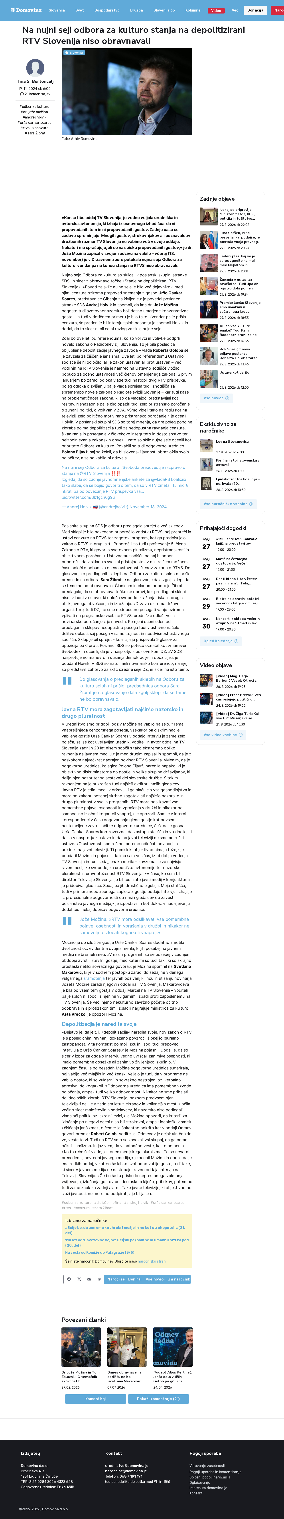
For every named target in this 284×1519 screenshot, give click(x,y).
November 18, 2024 (148, 506)
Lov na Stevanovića (232, 441)
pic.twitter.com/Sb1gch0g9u (88, 497)
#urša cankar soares (34, 122)
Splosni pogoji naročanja (209, 1477)
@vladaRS (160, 479)
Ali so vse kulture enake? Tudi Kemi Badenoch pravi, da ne (238, 330)
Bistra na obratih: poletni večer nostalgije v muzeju (237, 601)
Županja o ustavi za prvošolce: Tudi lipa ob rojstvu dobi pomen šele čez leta (239, 284)
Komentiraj (95, 1399)
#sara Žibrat (35, 133)
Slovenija (57, 10)
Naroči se (116, 1279)
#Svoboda (129, 467)
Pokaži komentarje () (158, 1399)
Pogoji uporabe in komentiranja (215, 1472)
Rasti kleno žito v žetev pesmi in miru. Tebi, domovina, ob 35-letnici (236, 581)
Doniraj (135, 1279)
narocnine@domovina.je (126, 1471)
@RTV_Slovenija (95, 473)
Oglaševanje (199, 1482)
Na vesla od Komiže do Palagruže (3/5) (99, 1252)
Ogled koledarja (218, 641)
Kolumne (193, 10)
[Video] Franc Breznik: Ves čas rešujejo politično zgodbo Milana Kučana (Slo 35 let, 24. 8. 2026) (238, 697)
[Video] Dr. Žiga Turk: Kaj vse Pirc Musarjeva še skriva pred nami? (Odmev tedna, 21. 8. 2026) (238, 716)
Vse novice (155, 1279)
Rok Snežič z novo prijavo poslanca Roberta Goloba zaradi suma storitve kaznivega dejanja (239, 353)
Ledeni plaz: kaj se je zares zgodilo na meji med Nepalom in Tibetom (238, 260)
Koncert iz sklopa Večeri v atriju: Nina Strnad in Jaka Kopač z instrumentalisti (238, 621)
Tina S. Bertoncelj (35, 81)
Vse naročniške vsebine (226, 504)
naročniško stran (152, 1261)
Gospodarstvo (107, 10)
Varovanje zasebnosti (207, 1466)
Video (216, 11)
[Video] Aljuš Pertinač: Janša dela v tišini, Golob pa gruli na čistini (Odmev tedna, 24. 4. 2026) (172, 1376)
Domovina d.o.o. (34, 1466)
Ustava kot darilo (234, 372)
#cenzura (40, 128)
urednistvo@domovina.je (126, 1466)
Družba (136, 10)
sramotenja (94, 978)
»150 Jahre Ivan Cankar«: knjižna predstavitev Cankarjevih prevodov (236, 541)
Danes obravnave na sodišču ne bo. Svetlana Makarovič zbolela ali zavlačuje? (125, 1376)
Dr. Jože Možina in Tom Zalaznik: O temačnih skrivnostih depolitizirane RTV (80, 1376)
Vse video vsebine (220, 735)
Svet (79, 10)
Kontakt (196, 1493)
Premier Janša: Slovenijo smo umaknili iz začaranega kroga (240, 307)
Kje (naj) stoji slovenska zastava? (238, 462)
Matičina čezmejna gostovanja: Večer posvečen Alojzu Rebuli (236, 561)
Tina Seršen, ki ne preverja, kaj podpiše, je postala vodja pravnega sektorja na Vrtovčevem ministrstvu (240, 237)
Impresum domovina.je (208, 1488)
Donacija (255, 10)
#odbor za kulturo (34, 107)
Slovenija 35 (164, 10)
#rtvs (25, 128)
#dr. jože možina (34, 112)
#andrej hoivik (34, 117)
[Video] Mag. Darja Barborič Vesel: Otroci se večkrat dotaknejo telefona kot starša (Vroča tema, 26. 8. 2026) (237, 678)
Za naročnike (179, 1279)
